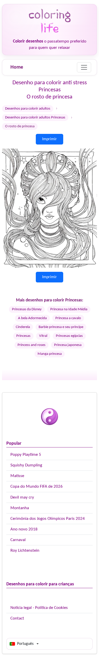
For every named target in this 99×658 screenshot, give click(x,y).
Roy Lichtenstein (24, 550)
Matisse (17, 476)
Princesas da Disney (27, 309)
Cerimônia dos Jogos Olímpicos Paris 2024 (47, 519)
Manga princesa (50, 354)
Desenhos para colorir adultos (27, 109)
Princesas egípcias (69, 336)
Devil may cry (22, 497)
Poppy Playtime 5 (25, 455)
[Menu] (84, 67)
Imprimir (49, 139)
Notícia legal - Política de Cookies (39, 608)
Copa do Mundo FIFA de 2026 (36, 486)
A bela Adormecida (32, 318)
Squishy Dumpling (26, 465)
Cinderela (23, 327)
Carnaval (18, 540)
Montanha (19, 508)
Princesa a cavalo (68, 318)
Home (16, 67)
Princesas (23, 336)
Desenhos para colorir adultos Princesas (35, 117)
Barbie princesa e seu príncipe (61, 327)
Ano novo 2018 (24, 529)
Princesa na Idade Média (68, 309)
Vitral (43, 336)
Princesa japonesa (67, 345)
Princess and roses (31, 345)
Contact (17, 618)
